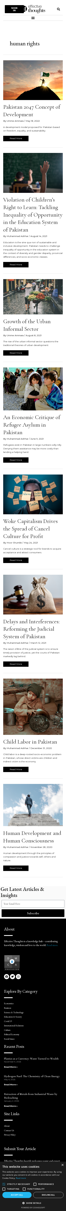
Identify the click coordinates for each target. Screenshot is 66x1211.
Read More (17, 138)
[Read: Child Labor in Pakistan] (33, 706)
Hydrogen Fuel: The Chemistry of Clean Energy (32, 1076)
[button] (58, 9)
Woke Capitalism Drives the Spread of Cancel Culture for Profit (30, 529)
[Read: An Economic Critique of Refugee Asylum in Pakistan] (33, 388)
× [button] (62, 1165)
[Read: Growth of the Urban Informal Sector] (33, 296)
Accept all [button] (17, 1195)
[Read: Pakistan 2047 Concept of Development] (33, 80)
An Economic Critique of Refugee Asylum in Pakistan (31, 425)
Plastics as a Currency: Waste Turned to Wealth (31, 1058)
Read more (21, 1178)
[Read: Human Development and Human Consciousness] (33, 804)
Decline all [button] (48, 1195)
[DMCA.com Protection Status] (12, 962)
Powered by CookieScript (33, 1207)
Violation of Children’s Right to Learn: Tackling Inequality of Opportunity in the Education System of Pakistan (32, 214)
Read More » (10, 1067)
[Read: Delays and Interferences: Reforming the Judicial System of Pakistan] (33, 594)
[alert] (33, 1186)
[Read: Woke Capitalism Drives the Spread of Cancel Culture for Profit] (33, 494)
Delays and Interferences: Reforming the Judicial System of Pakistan (31, 629)
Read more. (52, 945)
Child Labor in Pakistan (30, 741)
